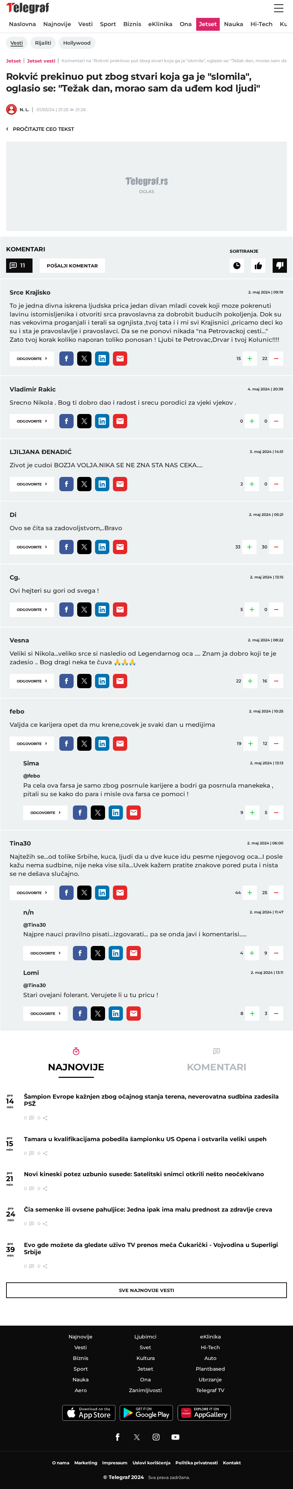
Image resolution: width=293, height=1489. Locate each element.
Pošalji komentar (72, 265)
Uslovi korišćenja (151, 1462)
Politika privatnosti (196, 1462)
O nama (60, 1462)
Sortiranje (244, 251)
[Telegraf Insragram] (156, 1437)
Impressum (115, 1462)
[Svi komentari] (237, 265)
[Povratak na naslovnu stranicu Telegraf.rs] (27, 8)
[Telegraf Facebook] (117, 1437)
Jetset (13, 61)
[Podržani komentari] (258, 265)
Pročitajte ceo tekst (40, 129)
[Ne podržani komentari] (280, 265)
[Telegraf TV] (175, 1437)
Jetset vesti (41, 61)
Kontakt (232, 1462)
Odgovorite (32, 358)
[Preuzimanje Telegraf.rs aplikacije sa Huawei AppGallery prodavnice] (204, 1413)
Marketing (85, 1462)
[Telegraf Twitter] (137, 1437)
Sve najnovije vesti (146, 1290)
